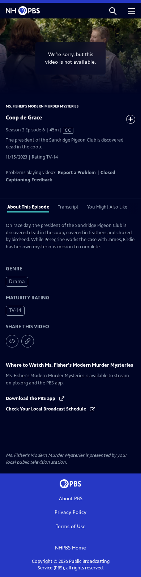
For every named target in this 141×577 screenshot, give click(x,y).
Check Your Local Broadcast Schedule (46, 409)
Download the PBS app (31, 398)
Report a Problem (77, 173)
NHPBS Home (70, 548)
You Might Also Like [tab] (107, 207)
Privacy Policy (70, 512)
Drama (17, 281)
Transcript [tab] (68, 207)
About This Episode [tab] (28, 207)
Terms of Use (71, 526)
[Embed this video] (12, 341)
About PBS (70, 499)
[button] (112, 10)
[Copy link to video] (27, 341)
